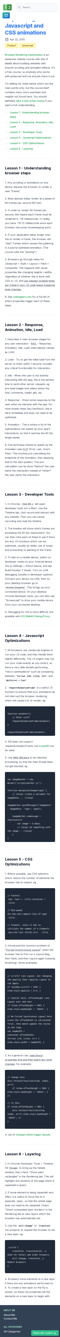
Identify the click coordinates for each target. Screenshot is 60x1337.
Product (11, 45)
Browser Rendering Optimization (24, 54)
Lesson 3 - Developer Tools (26, 132)
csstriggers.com (22, 296)
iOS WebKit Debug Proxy (35, 616)
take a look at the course (30, 100)
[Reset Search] (57, 7)
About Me (9, 1314)
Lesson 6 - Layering (21, 148)
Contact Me (10, 1318)
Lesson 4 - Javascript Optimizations (30, 137)
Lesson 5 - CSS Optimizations (27, 143)
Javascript (27, 45)
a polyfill (44, 745)
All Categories (12, 1331)
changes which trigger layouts (33, 1134)
